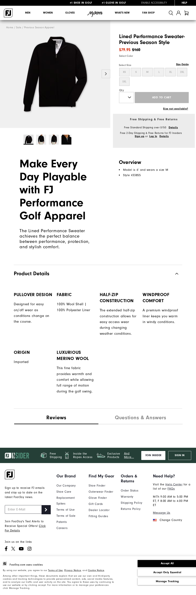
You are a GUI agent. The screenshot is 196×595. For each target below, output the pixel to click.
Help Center (174, 484)
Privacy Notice (72, 570)
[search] (171, 13)
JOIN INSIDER (153, 455)
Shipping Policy (131, 503)
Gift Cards (96, 504)
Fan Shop (148, 12)
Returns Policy (130, 509)
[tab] (186, 13)
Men (27, 12)
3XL (124, 81)
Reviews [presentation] (56, 417)
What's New (122, 12)
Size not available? (175, 108)
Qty (121, 90)
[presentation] (140, 418)
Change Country (171, 520)
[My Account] (178, 13)
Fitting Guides (98, 516)
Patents (61, 522)
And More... (129, 455)
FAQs (171, 488)
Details (173, 127)
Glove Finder (98, 498)
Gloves (70, 12)
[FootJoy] (8, 13)
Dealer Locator (99, 510)
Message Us (161, 512)
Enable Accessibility (154, 2)
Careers (62, 528)
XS (124, 72)
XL (170, 72)
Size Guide (182, 64)
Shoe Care (63, 491)
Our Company (66, 485)
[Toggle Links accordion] (69, 476)
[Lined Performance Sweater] (55, 74)
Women (48, 12)
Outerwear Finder (101, 491)
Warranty (127, 496)
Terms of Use (55, 570)
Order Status (129, 490)
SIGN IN (180, 455)
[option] (55, 74)
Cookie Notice (96, 570)
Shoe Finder (97, 485)
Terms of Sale (66, 516)
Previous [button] (4, 73)
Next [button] (106, 73)
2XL (182, 72)
